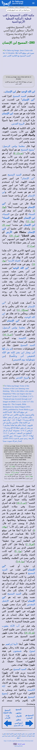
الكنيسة (22, 338)
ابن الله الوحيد (28, 91)
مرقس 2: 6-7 (15, 472)
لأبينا (15, 644)
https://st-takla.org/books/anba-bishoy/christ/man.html (18, 741)
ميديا (6, 736)
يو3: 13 (30, 221)
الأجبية (11, 733)
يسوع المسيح (27, 149)
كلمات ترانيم (11, 736)
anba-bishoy (22, 7)
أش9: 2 (30, 544)
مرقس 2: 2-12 (9, 474)
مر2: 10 (14, 235)
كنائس (19, 736)
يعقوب (5, 626)
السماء (31, 214)
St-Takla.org (10, 7)
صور (3, 736)
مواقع (18, 737)
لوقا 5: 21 (12, 466)
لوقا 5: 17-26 (29, 476)
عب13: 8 (18, 153)
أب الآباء (13, 626)
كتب (27, 736)
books (16, 7)
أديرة (16, 736)
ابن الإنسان (10, 91)
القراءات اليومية (17, 733)
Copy (15, 744)
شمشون (17, 651)
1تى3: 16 (7, 334)
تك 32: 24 (29, 632)
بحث (26, 733)
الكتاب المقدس (31, 733)
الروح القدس (18, 123)
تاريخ (30, 736)
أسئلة (8, 733)
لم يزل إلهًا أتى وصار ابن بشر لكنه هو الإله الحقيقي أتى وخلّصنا (18, 352)
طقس (4, 733)
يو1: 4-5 (20, 561)
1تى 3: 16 (21, 503)
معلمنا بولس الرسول (14, 146)
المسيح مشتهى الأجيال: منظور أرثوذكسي (18, 716)
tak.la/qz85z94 (18, 746)
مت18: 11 (22, 310)
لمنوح (32, 651)
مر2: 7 (31, 246)
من (3, 356)
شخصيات (23, 736)
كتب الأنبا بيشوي (18, 725)
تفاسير (23, 733)
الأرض (9, 232)
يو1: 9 (18, 551)
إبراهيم (9, 644)
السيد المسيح (19, 96)
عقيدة (33, 736)
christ (28, 7)
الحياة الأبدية (14, 260)
